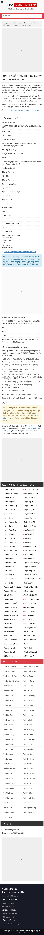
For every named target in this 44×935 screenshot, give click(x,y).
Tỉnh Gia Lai (27, 720)
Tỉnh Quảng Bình (29, 774)
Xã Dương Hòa (29, 636)
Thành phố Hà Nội (30, 550)
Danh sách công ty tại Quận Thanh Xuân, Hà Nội (21, 110)
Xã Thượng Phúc (29, 624)
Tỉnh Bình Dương (29, 696)
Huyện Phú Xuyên (30, 546)
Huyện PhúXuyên (9, 579)
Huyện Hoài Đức (29, 534)
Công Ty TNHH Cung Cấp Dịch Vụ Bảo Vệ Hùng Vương (21, 366)
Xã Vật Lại (27, 648)
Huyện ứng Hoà (29, 530)
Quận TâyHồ (28, 554)
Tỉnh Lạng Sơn (8, 754)
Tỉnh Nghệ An (7, 764)
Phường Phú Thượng (11, 619)
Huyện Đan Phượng (30, 494)
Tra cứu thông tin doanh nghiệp (11, 924)
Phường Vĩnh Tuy (9, 599)
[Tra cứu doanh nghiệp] (22, 6)
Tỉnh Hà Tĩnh (7, 730)
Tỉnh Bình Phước (9, 700)
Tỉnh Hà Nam (27, 725)
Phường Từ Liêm (29, 603)
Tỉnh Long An (7, 759)
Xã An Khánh (28, 591)
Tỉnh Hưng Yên (8, 739)
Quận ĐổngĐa (8, 575)
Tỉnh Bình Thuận (29, 700)
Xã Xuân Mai (28, 619)
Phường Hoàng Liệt (10, 615)
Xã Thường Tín (29, 656)
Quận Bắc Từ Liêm (30, 526)
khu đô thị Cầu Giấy (30, 575)
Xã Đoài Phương (29, 640)
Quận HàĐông (8, 559)
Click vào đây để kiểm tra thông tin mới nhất (20, 252)
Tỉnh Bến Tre (27, 691)
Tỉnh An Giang (28, 676)
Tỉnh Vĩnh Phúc (28, 813)
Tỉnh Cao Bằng (28, 705)
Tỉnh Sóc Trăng (8, 788)
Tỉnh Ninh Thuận (9, 769)
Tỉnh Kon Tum (28, 744)
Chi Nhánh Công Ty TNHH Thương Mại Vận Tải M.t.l (23, 382)
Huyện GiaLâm (9, 583)
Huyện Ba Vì (8, 526)
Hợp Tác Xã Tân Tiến (11, 388)
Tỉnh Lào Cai (27, 754)
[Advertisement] (22, 50)
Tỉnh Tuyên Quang (29, 808)
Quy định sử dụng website (10, 913)
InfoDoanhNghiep (27, 931)
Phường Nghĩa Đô (30, 595)
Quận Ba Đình (8, 498)
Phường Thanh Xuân (31, 599)
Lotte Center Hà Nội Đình (32, 579)
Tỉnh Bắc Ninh (8, 691)
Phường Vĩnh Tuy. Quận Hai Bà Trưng (12, 587)
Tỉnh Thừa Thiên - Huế (11, 803)
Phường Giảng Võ (30, 652)
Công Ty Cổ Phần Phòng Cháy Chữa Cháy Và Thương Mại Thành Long (20, 370)
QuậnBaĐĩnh (28, 583)
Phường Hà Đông (9, 591)
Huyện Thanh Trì (29, 518)
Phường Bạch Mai (10, 607)
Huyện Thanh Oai (9, 542)
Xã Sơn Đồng (8, 656)
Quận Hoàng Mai (29, 498)
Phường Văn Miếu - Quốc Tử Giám (12, 640)
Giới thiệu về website (8, 903)
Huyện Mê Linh (29, 538)
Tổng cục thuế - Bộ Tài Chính (25, 395)
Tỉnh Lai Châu (8, 749)
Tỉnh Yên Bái (7, 817)
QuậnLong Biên (29, 571)
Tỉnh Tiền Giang (28, 803)
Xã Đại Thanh (8, 632)
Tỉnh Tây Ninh (8, 793)
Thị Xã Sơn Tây (9, 538)
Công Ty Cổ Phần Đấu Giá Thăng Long (18, 385)
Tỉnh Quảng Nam (9, 778)
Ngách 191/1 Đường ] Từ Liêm (32, 563)
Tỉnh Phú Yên (7, 774)
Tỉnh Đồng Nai (28, 715)
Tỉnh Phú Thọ (28, 769)
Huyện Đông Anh (9, 534)
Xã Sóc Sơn (7, 628)
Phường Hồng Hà (9, 648)
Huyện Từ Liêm (9, 546)
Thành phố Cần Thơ (10, 671)
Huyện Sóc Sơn (29, 514)
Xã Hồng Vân (28, 607)
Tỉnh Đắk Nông (28, 710)
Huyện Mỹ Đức (29, 542)
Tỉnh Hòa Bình (28, 735)
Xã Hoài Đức (8, 595)
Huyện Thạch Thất (10, 550)
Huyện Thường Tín (10, 522)
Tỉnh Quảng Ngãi (29, 778)
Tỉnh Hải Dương (28, 730)
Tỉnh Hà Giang (8, 725)
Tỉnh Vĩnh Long (8, 813)
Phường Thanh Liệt (30, 587)
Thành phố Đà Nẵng (30, 671)
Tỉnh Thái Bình (28, 793)
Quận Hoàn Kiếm (29, 522)
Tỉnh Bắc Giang (28, 681)
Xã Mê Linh (7, 636)
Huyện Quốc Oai (9, 510)
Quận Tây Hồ (28, 502)
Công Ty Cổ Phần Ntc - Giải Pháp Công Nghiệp (20, 362)
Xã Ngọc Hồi (28, 632)
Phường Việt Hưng (30, 628)
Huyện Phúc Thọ (9, 530)
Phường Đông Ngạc (10, 644)
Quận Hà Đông (8, 514)
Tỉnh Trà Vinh (7, 808)
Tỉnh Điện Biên (8, 715)
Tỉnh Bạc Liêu (28, 686)
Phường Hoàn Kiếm (10, 603)
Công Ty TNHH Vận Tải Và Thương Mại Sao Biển (21, 374)
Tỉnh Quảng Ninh (9, 783)
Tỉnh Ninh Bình (28, 764)
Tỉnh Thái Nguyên (9, 798)
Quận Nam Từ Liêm (30, 489)
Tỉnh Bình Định (8, 696)
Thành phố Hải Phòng (10, 676)
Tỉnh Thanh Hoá (29, 798)
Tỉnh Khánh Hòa (29, 739)
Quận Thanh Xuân (30, 506)
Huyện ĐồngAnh (29, 559)
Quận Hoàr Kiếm (29, 567)
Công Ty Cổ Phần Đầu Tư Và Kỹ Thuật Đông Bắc (21, 359)
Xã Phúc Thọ (28, 644)
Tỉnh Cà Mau (7, 705)
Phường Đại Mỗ (9, 652)
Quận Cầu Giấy (9, 489)
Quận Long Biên (9, 502)
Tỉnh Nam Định (28, 759)
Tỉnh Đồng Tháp (8, 720)
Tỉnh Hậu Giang (8, 735)
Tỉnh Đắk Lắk (7, 710)
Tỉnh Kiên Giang (8, 744)
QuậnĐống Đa (8, 567)
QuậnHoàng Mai (9, 563)
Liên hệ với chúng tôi (8, 906)
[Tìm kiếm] (40, 16)
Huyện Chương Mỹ (10, 506)
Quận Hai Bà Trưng (10, 494)
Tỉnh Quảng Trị (28, 783)
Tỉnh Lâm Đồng (28, 749)
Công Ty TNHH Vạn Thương (14, 391)
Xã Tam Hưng (28, 615)
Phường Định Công (10, 611)
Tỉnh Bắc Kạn (7, 686)
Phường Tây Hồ (29, 611)
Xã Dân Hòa (7, 624)
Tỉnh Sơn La (27, 788)
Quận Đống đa (29, 510)
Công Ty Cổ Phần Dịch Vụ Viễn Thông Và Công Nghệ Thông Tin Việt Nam (23, 378)
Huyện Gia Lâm (9, 518)
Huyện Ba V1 (8, 571)
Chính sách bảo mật (8, 917)
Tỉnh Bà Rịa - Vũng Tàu (11, 681)
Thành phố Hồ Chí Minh (31, 666)
